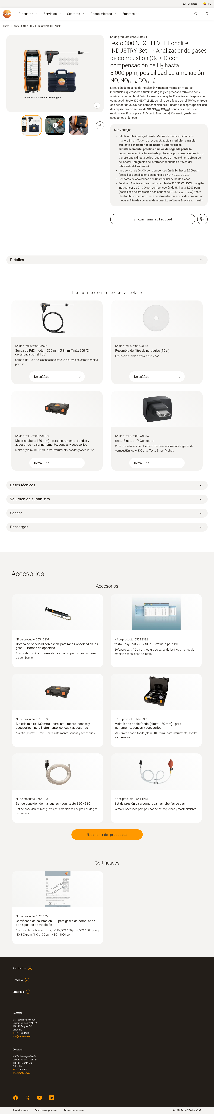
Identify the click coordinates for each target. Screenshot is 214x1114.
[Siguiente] (100, 125)
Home (6, 26)
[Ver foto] (32, 125)
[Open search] (196, 14)
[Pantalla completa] (97, 105)
